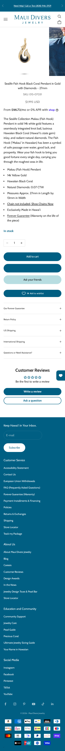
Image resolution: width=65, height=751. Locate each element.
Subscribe (14, 447)
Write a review (33, 391)
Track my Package (13, 533)
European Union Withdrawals (19, 481)
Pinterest (8, 680)
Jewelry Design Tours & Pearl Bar (20, 591)
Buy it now (32, 268)
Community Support (15, 616)
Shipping (8, 520)
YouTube (8, 694)
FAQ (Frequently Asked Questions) (22, 487)
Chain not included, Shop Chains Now (30, 204)
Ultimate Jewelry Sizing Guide (19, 642)
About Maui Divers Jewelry (17, 552)
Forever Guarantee (18, 215)
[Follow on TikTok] (43, 704)
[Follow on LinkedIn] (52, 704)
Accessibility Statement (16, 468)
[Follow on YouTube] (33, 704)
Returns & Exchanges (15, 514)
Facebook (9, 674)
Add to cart (32, 256)
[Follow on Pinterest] (24, 704)
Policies (8, 507)
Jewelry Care (10, 623)
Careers (8, 565)
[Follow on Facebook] (5, 704)
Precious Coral (11, 636)
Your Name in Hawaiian (16, 649)
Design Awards (12, 578)
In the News (10, 584)
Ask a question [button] (32, 400)
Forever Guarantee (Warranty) (19, 494)
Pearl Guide (10, 629)
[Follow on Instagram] (15, 704)
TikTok (7, 687)
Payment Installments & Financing (22, 500)
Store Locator (11, 527)
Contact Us (10, 474)
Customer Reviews (13, 571)
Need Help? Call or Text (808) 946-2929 (32, 5)
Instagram (9, 667)
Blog (6, 558)
